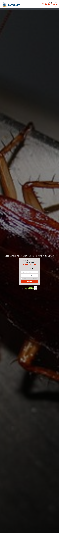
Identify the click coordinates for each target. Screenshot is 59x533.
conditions (29, 278)
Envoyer (29, 281)
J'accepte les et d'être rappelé (30, 278)
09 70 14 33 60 (49, 4)
